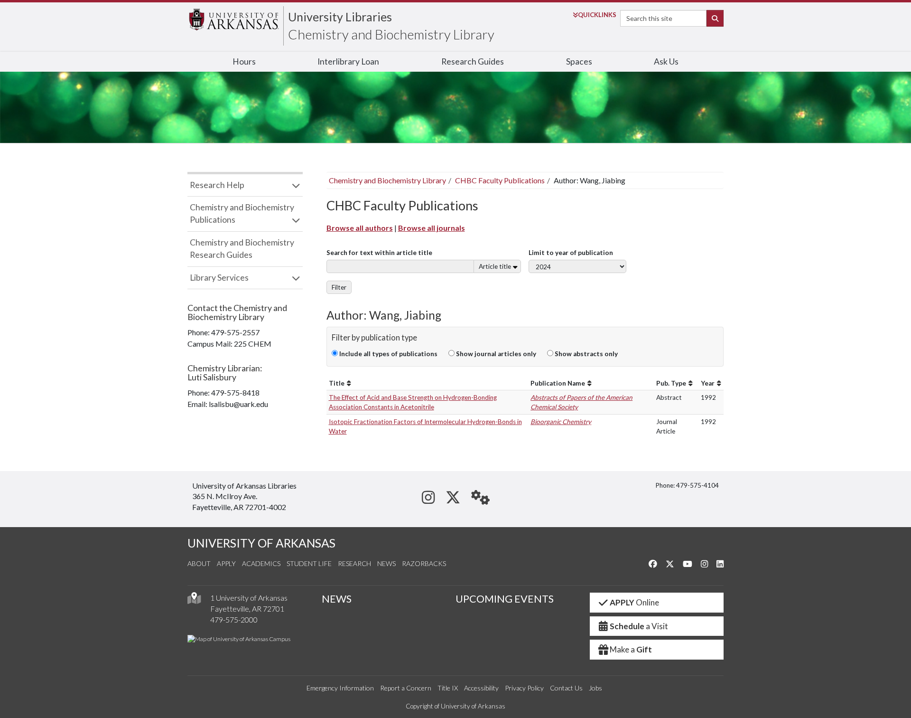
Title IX (447, 688)
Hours (244, 61)
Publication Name (557, 383)
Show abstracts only (585, 354)
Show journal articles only (495, 354)
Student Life (309, 563)
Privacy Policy (524, 688)
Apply (226, 563)
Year (708, 383)
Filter (339, 287)
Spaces (579, 61)
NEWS (337, 599)
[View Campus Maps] (194, 600)
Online (634, 602)
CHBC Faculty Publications (500, 180)
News (386, 563)
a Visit (639, 626)
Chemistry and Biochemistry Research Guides (242, 248)
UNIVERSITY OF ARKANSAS (261, 543)
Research (354, 563)
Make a (631, 649)
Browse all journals (431, 227)
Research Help (217, 185)
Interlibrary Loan (348, 61)
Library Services (219, 278)
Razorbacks (424, 563)
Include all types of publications (387, 354)
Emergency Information (340, 688)
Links (597, 15)
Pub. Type (671, 383)
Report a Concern (405, 688)
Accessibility (481, 688)
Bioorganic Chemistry (560, 421)
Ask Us (666, 61)
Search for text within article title (379, 252)
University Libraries (340, 16)
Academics (261, 563)
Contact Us (566, 688)
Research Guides (472, 61)
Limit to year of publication (571, 252)
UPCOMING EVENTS (505, 599)
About (199, 563)
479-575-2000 (234, 619)
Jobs (595, 688)
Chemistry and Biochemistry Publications (242, 213)
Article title (495, 266)
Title (336, 383)
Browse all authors (359, 227)
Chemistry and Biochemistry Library (391, 34)
